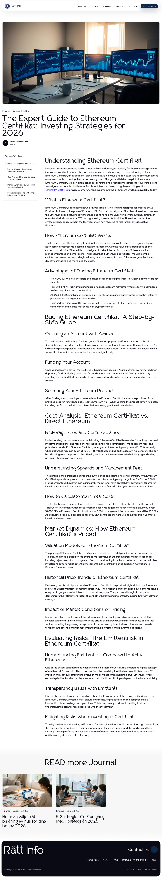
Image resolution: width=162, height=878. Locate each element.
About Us (130, 869)
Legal (154, 869)
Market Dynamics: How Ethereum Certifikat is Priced (21, 186)
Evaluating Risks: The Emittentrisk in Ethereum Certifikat (21, 194)
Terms (147, 869)
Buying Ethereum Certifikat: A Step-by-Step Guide (19, 170)
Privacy (139, 869)
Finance (6, 111)
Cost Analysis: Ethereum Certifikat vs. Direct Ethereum (21, 178)
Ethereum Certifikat (57, 189)
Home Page (93, 859)
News (105, 859)
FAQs (115, 859)
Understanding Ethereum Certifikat (21, 163)
